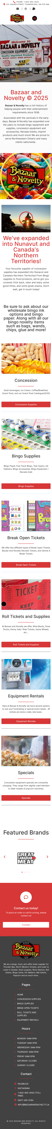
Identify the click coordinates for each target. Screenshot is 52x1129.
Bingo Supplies (26, 456)
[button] (34, 18)
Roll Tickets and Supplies (26, 616)
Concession (26, 380)
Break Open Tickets (26, 537)
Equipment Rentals (26, 696)
